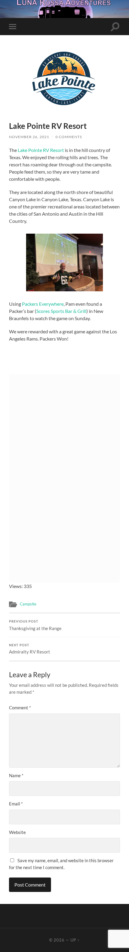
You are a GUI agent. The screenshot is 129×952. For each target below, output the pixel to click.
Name (16, 775)
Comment (20, 707)
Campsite (28, 604)
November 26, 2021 (29, 137)
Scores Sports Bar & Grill (61, 311)
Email (16, 803)
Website (17, 832)
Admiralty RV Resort (29, 649)
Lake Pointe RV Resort (41, 150)
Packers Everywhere (43, 304)
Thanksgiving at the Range (35, 625)
